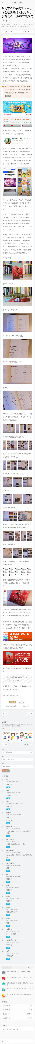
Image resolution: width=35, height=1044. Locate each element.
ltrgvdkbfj (9, 839)
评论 (3, 729)
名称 (3, 749)
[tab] (6, 967)
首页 (6, 32)
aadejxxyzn (9, 850)
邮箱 (3, 756)
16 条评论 (6, 26)
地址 (3, 763)
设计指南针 (7, 24)
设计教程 (27, 26)
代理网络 (27, 87)
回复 (8, 787)
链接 (7, 689)
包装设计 (5, 1029)
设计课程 (15, 1029)
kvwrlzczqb (9, 826)
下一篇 (30, 714)
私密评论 (26, 744)
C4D (10, 1029)
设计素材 (22, 26)
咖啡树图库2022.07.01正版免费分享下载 (19, 972)
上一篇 (5, 714)
